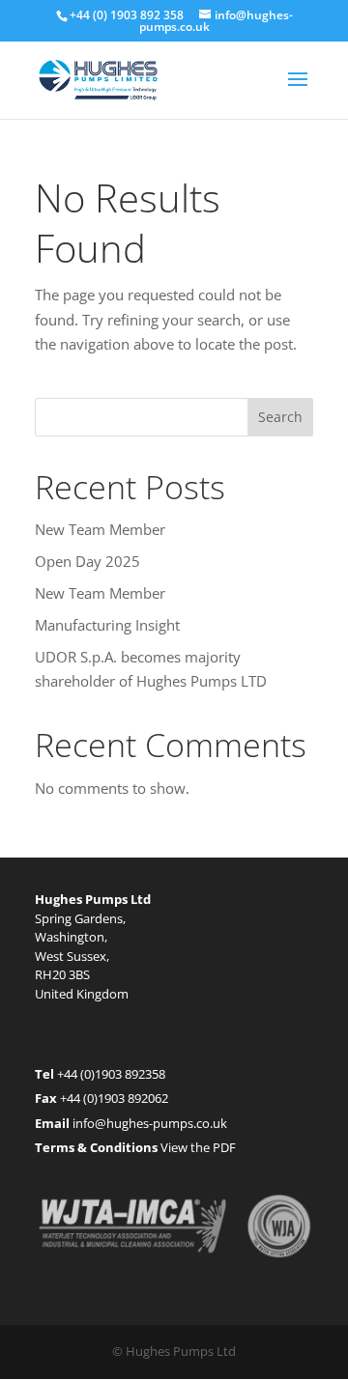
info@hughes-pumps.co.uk (149, 1123)
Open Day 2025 (87, 561)
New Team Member (100, 529)
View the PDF (198, 1147)
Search (280, 417)
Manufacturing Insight (107, 624)
